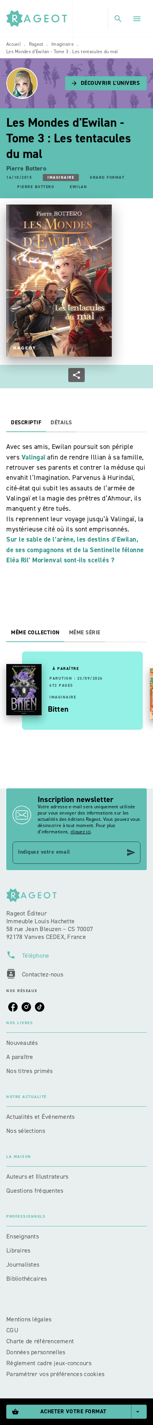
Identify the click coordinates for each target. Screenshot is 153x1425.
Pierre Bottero (26, 168)
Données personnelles (35, 1352)
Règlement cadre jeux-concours (48, 1363)
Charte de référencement (40, 1341)
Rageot (36, 44)
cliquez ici (81, 832)
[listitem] (13, 1007)
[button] (106, 83)
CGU (13, 1330)
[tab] (26, 422)
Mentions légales (28, 1319)
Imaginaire (62, 44)
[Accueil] (39, 18)
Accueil (13, 44)
